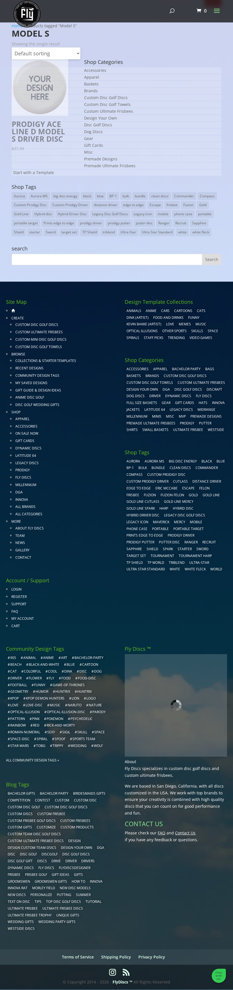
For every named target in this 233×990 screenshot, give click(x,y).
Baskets (91, 84)
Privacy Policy (151, 957)
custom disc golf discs (190, 768)
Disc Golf (28, 854)
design (74, 840)
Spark (168, 549)
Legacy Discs (27, 463)
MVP (182, 416)
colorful (32, 671)
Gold (203, 204)
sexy (51, 732)
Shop (15, 412)
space (99, 732)
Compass (207, 196)
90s (13, 657)
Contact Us (185, 833)
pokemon (55, 718)
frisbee (172, 204)
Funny (193, 317)
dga (100, 847)
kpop (14, 698)
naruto (75, 705)
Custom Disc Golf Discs (106, 97)
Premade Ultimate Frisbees (110, 165)
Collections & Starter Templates (45, 360)
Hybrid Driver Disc (72, 214)
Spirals (132, 337)
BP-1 (113, 196)
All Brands (25, 506)
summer (83, 894)
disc (83, 671)
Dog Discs (93, 131)
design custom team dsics (32, 847)
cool (52, 671)
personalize (41, 894)
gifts (78, 874)
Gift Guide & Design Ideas (38, 390)
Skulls (197, 330)
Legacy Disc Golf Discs (110, 214)
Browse (18, 354)
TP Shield (89, 232)
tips (38, 901)
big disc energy (65, 196)
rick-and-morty (61, 725)
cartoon (90, 664)
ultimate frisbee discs (62, 908)
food (66, 678)
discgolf (49, 854)
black (87, 196)
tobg (40, 745)
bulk (125, 196)
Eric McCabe (166, 488)
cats (201, 310)
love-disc (34, 705)
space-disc (20, 738)
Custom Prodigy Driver (70, 204)
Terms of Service (78, 957)
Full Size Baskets (141, 402)
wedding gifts (21, 921)
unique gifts (67, 915)
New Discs (17, 894)
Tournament (162, 555)
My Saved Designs (31, 382)
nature (95, 705)
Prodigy (22, 470)
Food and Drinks (168, 317)
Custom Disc (85, 800)
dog (98, 671)
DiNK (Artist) (137, 317)
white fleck (200, 232)
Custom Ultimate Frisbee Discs (36, 840)
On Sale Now (26, 433)
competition (19, 800)
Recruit (180, 223)
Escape (155, 204)
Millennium (25, 484)
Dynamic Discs (28, 448)
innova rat (18, 888)
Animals (133, 310)
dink (68, 671)
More (16, 521)
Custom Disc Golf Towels (107, 104)
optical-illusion (25, 711)
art (64, 657)
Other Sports (174, 330)
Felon (204, 488)
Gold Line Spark (140, 508)
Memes (185, 324)
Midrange (206, 409)
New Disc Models (75, 888)
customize (46, 827)
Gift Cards (93, 145)
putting (64, 894)
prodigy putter (119, 223)
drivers (88, 861)
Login (16, 589)
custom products (77, 827)
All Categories (28, 514)
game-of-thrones (69, 685)
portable (204, 214)
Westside (216, 429)
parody (99, 711)
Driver (155, 396)
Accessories (95, 70)
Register (19, 596)
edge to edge (133, 204)
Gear (88, 138)
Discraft (214, 389)
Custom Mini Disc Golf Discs (40, 339)
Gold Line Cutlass (142, 501)
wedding (78, 745)
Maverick (161, 522)
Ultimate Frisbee (188, 429)
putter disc (144, 223)
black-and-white (44, 664)
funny (39, 685)
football (18, 685)
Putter (205, 423)
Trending (176, 337)
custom (62, 800)
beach (16, 664)
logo (91, 698)
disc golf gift (20, 861)
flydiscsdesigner (74, 867)
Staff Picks (153, 337)
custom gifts (20, 827)
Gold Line (21, 214)
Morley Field (43, 888)
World (216, 569)
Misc (88, 152)
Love (170, 324)
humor (42, 691)
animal (29, 657)
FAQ (14, 611)
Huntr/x (62, 691)
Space (213, 330)
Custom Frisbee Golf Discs (32, 820)
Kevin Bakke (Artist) (143, 324)
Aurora (19, 196)
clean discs (159, 196)
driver (16, 678)
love (14, 705)
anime (48, 657)
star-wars (19, 745)
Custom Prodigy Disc (30, 204)
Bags (209, 369)
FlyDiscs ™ (122, 982)
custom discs (20, 813)
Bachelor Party (186, 369)
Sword (51, 232)
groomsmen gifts (51, 881)
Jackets (133, 409)
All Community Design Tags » (32, 760)
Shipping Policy (116, 957)
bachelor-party (88, 657)
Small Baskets (155, 429)
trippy (58, 745)
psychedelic (81, 718)
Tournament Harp (195, 555)
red (36, 725)
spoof (60, 738)
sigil (66, 732)
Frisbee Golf (36, 874)
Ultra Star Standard (157, 232)
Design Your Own (100, 118)
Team (20, 535)
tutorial (93, 901)
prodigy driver (91, 223)
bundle (140, 196)
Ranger (164, 223)
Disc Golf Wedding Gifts (37, 404)
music (200, 324)
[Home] (13, 310)
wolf (98, 745)
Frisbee (14, 874)
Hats (203, 402)
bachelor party (54, 793)
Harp (163, 508)
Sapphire (199, 223)
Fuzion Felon (172, 495)
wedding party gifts (57, 921)
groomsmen (19, 881)
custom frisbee (51, 813)
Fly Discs (23, 477)
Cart (15, 625)
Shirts (132, 429)
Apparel (91, 77)
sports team (83, 738)
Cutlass (180, 481)
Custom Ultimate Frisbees (108, 111)
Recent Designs (29, 368)
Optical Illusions (142, 330)
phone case (183, 214)
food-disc (87, 678)
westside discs (21, 928)
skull (82, 732)
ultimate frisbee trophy (30, 915)
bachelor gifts (21, 793)
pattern (17, 718)
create (17, 318)
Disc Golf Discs (98, 124)
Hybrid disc (43, 214)
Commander (184, 196)
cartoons (183, 310)
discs (42, 861)
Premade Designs (100, 159)
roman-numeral (25, 732)
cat (13, 671)
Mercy (179, 522)
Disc (11, 854)
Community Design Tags (37, 375)
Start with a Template (33, 172)
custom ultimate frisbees (148, 775)
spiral (42, 738)
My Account (22, 618)
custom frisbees (75, 820)
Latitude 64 (25, 455)
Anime (151, 310)
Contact (23, 557)
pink (35, 718)
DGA (19, 492)
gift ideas (60, 874)
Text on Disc (19, 901)
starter (34, 232)
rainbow (18, 725)
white (182, 232)
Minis (156, 416)
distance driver (105, 204)
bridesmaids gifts (89, 793)
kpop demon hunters (45, 698)
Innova (21, 499)
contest (42, 800)
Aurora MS (39, 196)
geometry (19, 691)
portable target (26, 223)
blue (100, 196)
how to (78, 881)
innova (96, 881)
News (20, 542)
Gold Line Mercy (179, 501)
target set (69, 232)
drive (56, 861)
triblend (109, 232)
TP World (155, 562)
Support (18, 604)
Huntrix (84, 691)
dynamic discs (21, 867)
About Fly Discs (29, 528)
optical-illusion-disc (66, 711)
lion (75, 698)
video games (201, 337)
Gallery (22, 550)
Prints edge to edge (58, 223)
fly (51, 678)
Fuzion (188, 204)
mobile (163, 214)
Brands (91, 90)
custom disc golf (24, 807)
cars (165, 310)
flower (35, 678)
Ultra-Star (128, 232)
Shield (19, 232)
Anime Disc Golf (29, 397)
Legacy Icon (143, 214)
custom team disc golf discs (34, 834)
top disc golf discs (63, 901)
